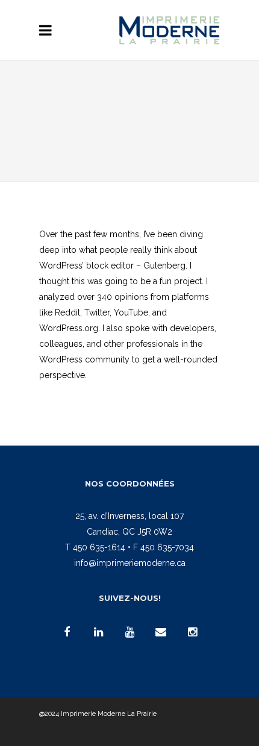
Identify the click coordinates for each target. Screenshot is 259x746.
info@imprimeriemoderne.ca (130, 563)
